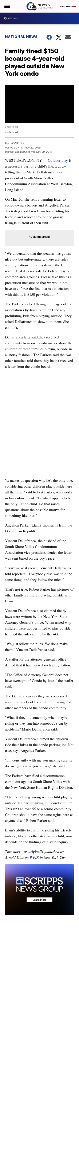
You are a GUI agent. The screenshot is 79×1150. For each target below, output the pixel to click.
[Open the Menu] (7, 6)
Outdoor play (58, 160)
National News (21, 37)
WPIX (34, 857)
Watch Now (66, 6)
